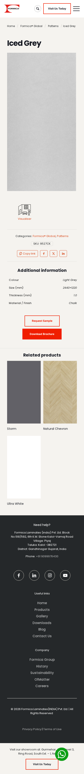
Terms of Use (52, 729)
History (42, 666)
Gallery (42, 616)
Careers (42, 686)
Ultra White (15, 504)
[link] (24, 210)
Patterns (53, 26)
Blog (42, 629)
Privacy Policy (31, 729)
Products (42, 609)
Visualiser (24, 219)
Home (11, 26)
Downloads (42, 623)
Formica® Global (31, 26)
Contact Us (42, 636)
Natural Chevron (55, 429)
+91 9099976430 (47, 556)
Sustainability (42, 672)
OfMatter (42, 679)
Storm (11, 429)
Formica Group (42, 659)
